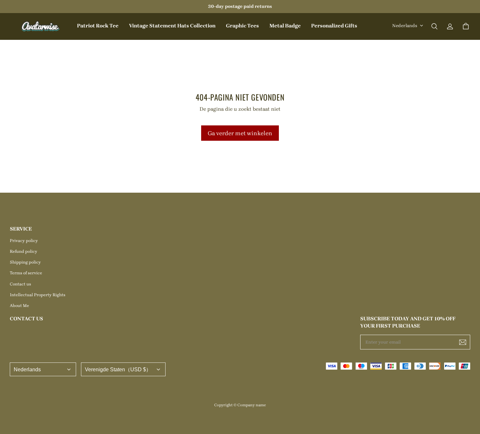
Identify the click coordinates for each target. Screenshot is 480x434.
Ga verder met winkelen (240, 133)
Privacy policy (24, 240)
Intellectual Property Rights (37, 294)
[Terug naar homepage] (40, 26)
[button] (434, 26)
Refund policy (23, 251)
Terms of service (26, 272)
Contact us (20, 283)
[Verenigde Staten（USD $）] (123, 369)
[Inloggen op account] (450, 26)
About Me (19, 305)
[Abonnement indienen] (462, 342)
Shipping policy (25, 262)
